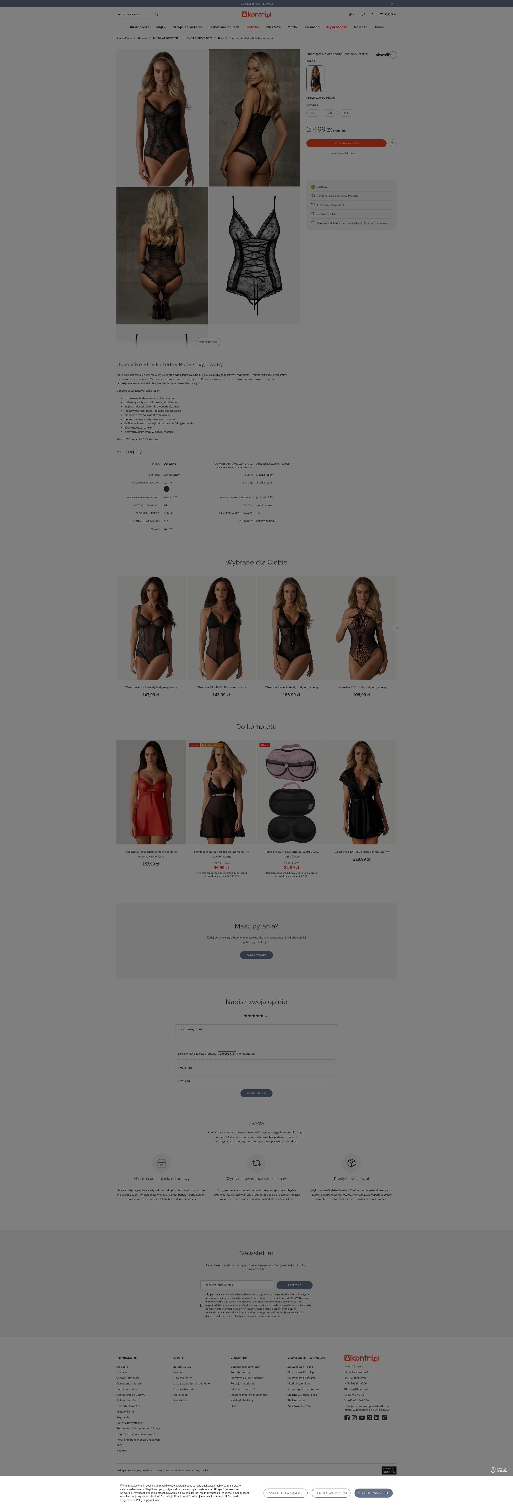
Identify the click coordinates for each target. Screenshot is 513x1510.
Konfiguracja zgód (331, 1493)
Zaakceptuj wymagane (285, 1493)
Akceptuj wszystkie (374, 1493)
